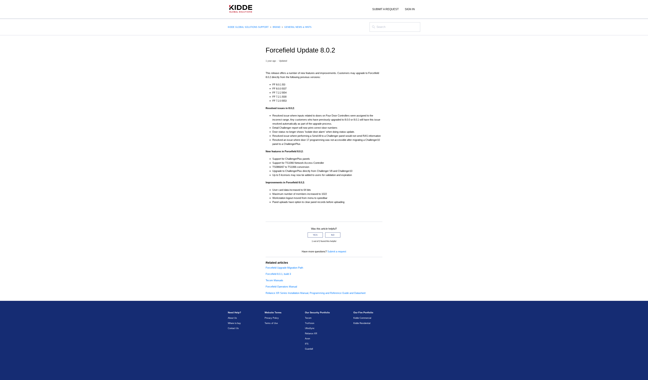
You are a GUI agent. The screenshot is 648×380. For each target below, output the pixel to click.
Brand (276, 27)
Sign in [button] (410, 9)
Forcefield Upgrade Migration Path (284, 267)
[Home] (240, 14)
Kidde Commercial (362, 318)
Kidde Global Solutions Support (248, 27)
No (333, 235)
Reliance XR (311, 333)
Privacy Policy (272, 318)
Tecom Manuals (274, 280)
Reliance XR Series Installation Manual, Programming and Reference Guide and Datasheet (316, 293)
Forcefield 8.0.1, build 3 (278, 273)
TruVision (309, 323)
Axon (307, 338)
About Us (232, 318)
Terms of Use (271, 323)
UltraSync (310, 328)
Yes (315, 235)
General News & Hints (298, 27)
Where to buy (234, 323)
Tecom (308, 318)
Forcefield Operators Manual (281, 286)
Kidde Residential (361, 323)
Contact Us (233, 328)
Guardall (309, 349)
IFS (306, 344)
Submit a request (385, 9)
